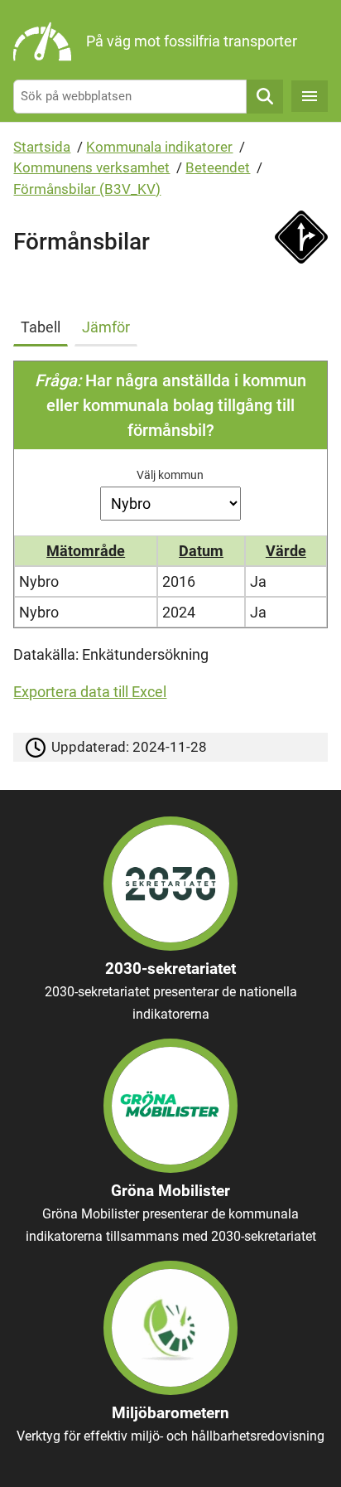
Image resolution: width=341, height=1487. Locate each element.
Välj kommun (170, 475)
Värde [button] (286, 550)
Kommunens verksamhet (91, 167)
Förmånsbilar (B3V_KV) (87, 189)
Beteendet (217, 167)
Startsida (41, 146)
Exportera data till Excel (89, 691)
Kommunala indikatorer (159, 146)
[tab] (43, 324)
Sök (265, 97)
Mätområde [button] (85, 550)
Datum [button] (201, 550)
